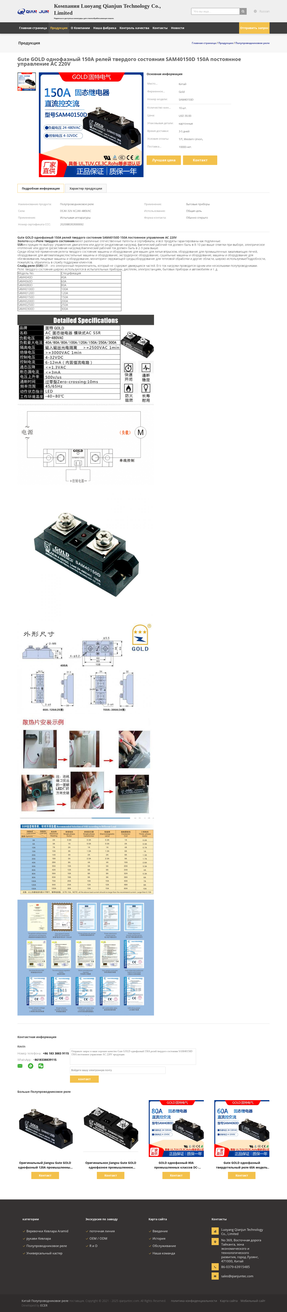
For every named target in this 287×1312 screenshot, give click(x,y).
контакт (84, 1079)
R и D (93, 1246)
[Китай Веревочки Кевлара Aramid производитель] (33, 11)
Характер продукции (86, 188)
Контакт (200, 160)
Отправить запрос (254, 28)
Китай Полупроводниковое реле (45, 1301)
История (159, 1238)
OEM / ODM (98, 1238)
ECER (43, 1305)
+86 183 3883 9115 (56, 1053)
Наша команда (164, 1253)
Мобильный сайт (253, 1301)
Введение (160, 1231)
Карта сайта (229, 1301)
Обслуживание (164, 1246)
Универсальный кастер (44, 1253)
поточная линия (102, 1231)
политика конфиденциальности (194, 1301)
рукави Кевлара (38, 1238)
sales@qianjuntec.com (234, 1276)
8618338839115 (46, 1060)
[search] (243, 11)
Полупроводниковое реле (46, 1246)
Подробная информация (41, 188)
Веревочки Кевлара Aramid (47, 1231)
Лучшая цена (164, 160)
